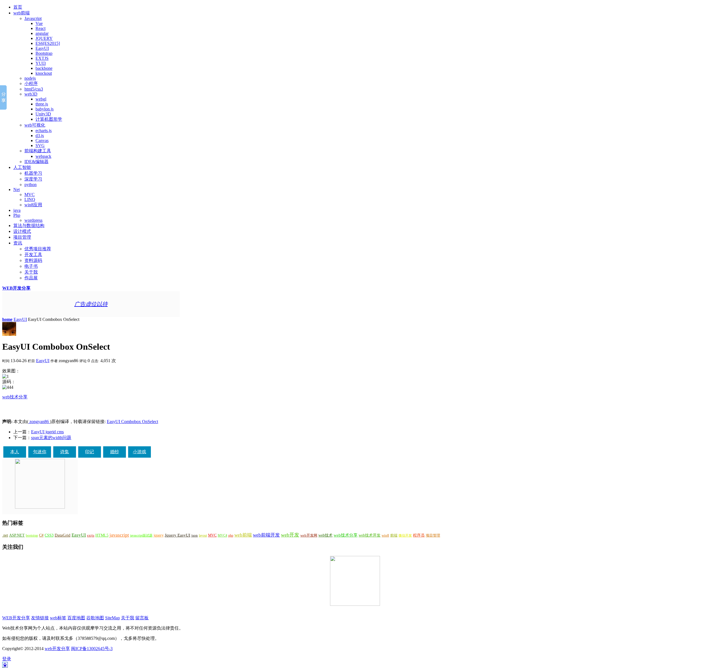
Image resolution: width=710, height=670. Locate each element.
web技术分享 (14, 397)
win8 (385, 535)
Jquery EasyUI (177, 535)
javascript (119, 535)
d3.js (40, 135)
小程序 (31, 83)
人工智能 (22, 167)
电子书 (31, 266)
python (30, 184)
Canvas (42, 140)
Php (16, 215)
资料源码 (33, 260)
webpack (43, 156)
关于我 (31, 272)
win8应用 (33, 204)
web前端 (21, 13)
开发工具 (33, 254)
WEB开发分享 (16, 288)
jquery (159, 535)
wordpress (33, 220)
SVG (40, 145)
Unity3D (43, 114)
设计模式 (22, 231)
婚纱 (114, 451)
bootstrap (32, 535)
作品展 (31, 277)
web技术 (325, 535)
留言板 (142, 617)
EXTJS (42, 58)
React (40, 28)
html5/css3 (33, 89)
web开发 (290, 535)
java (17, 210)
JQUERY (44, 38)
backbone (44, 68)
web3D (30, 94)
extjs (90, 535)
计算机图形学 (49, 119)
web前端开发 (266, 535)
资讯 (17, 243)
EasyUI (42, 48)
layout (203, 535)
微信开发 (405, 535)
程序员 (419, 535)
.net (5, 535)
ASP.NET (17, 535)
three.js (42, 104)
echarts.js (44, 130)
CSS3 (49, 535)
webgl (41, 99)
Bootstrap (44, 53)
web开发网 (308, 535)
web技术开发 (370, 535)
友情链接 (40, 617)
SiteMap (112, 617)
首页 (17, 7)
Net (16, 189)
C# (41, 535)
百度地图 (76, 617)
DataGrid (62, 535)
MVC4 (222, 535)
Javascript (33, 18)
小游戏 (139, 451)
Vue (39, 23)
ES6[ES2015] (48, 43)
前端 (393, 535)
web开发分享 (57, 648)
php (230, 535)
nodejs (30, 78)
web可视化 (34, 125)
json (194, 535)
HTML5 (101, 535)
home (7, 319)
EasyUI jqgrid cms (47, 431)
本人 (14, 451)
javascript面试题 (141, 535)
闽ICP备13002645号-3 (92, 648)
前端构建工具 (37, 150)
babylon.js (45, 109)
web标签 (58, 617)
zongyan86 (39, 421)
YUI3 (41, 63)
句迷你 (39, 451)
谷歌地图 (95, 617)
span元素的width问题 (51, 437)
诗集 (64, 451)
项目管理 (22, 237)
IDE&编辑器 (36, 161)
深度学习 (33, 179)
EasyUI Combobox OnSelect (132, 421)
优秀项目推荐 (37, 248)
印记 (89, 451)
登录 (6, 658)
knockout (44, 73)
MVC (29, 194)
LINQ (29, 199)
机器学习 (33, 173)
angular (42, 33)
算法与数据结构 (28, 225)
